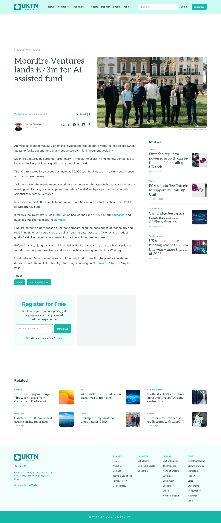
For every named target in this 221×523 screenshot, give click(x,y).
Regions (167, 456)
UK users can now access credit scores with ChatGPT (165, 420)
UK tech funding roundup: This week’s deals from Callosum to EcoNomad (31, 397)
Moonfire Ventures (39, 282)
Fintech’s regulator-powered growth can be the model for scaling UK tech (168, 160)
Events (116, 6)
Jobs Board (143, 461)
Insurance (192, 495)
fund (19, 282)
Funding (19, 50)
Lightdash (60, 219)
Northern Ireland (171, 495)
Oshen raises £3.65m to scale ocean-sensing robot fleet (33, 420)
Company (117, 456)
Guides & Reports (146, 466)
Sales (190, 480)
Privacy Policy (120, 480)
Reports (94, 6)
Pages (191, 456)
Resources (143, 456)
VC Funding (33, 50)
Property (192, 475)
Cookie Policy (119, 485)
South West (168, 480)
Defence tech (155, 208)
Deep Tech (19, 413)
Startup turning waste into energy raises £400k (99, 420)
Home (116, 461)
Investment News (196, 461)
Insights (61, 6)
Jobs (126, 6)
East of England (170, 461)
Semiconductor (156, 236)
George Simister (33, 124)
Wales (166, 490)
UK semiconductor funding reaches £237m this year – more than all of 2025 (169, 247)
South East (168, 475)
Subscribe (199, 7)
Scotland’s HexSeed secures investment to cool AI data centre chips (165, 397)
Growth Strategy (196, 466)
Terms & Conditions (122, 475)
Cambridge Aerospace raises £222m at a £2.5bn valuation (166, 217)
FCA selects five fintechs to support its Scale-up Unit (169, 190)
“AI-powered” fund (105, 263)
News (51, 6)
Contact (117, 471)
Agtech (84, 413)
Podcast (105, 6)
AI (82, 389)
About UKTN (119, 466)
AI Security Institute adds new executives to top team (101, 396)
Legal (190, 500)
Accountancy (194, 490)
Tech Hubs (78, 6)
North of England (171, 471)
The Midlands (169, 466)
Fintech (152, 181)
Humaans (118, 214)
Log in (184, 6)
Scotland (167, 485)
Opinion (152, 149)
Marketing (193, 471)
